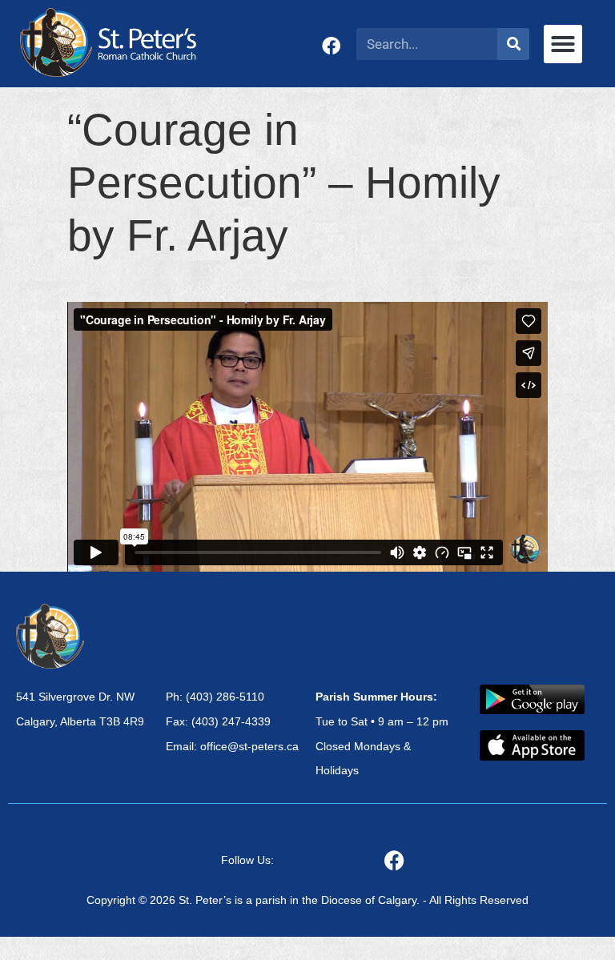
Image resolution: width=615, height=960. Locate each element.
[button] (563, 44)
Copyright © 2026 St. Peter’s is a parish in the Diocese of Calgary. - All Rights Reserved (307, 900)
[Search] (513, 44)
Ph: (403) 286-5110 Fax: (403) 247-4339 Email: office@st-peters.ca (232, 721)
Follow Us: (247, 860)
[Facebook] (331, 46)
